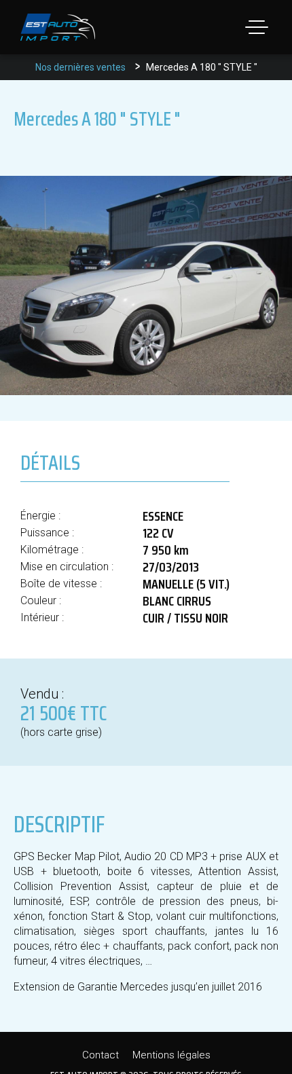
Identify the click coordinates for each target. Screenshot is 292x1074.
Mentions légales (171, 1055)
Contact (100, 1055)
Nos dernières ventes (80, 67)
